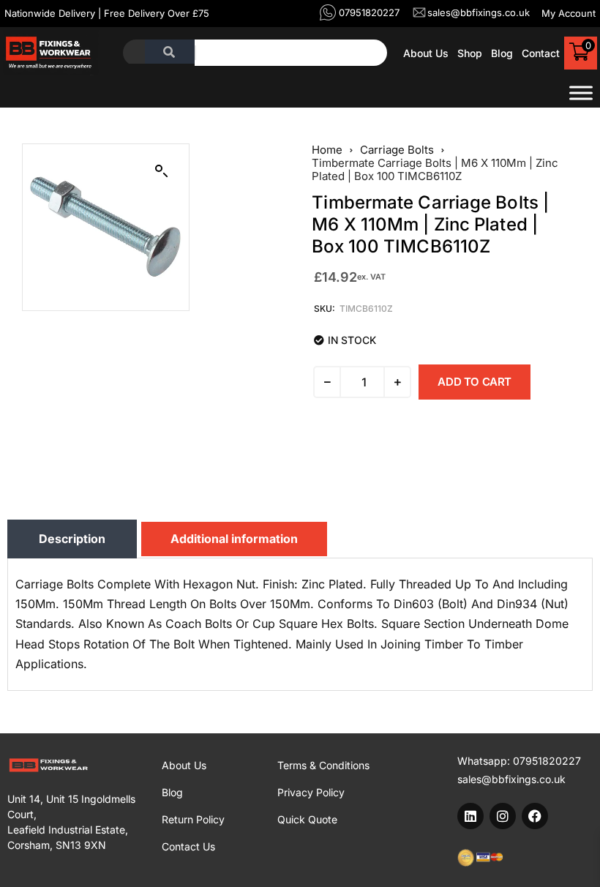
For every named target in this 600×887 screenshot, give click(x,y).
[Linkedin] (470, 816)
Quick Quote (307, 819)
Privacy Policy (311, 792)
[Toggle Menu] (581, 93)
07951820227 (547, 761)
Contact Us (188, 846)
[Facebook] (535, 816)
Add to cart (474, 382)
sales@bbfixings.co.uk (511, 779)
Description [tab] (72, 538)
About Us (426, 53)
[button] (162, 171)
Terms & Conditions (323, 765)
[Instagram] (503, 816)
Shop (469, 53)
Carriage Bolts (397, 150)
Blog (502, 53)
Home (327, 150)
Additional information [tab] (234, 538)
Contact (541, 53)
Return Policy (193, 819)
